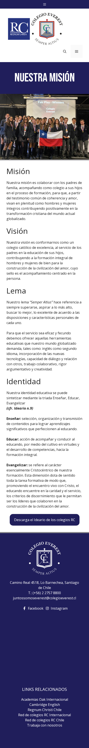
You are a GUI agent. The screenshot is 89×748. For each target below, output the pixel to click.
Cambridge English (44, 704)
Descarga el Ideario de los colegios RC (44, 519)
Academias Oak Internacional (44, 699)
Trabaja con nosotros (44, 725)
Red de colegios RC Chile (44, 720)
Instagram (59, 608)
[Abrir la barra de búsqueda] (65, 51)
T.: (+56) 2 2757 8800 (44, 592)
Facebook (35, 608)
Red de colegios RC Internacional (44, 715)
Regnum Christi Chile (45, 709)
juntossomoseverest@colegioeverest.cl (44, 598)
